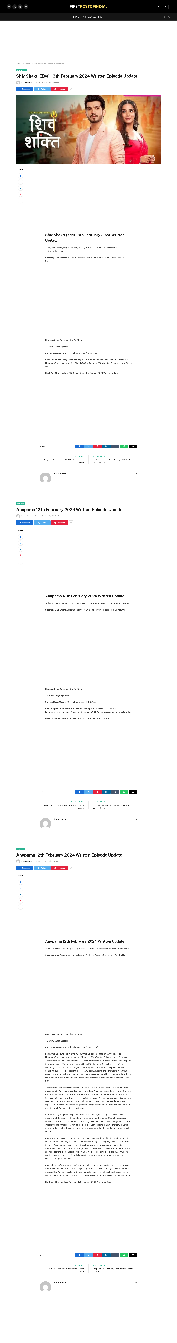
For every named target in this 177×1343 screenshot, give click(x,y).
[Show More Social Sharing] (71, 89)
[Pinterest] (20, 194)
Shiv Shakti (21, 70)
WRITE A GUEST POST (93, 17)
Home (76, 17)
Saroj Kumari (27, 82)
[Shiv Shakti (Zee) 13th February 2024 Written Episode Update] (88, 129)
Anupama (20, 503)
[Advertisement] (88, 42)
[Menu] (8, 17)
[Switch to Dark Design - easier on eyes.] (165, 17)
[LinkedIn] (20, 188)
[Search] (169, 17)
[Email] (20, 200)
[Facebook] (20, 175)
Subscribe (161, 7)
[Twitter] (20, 181)
